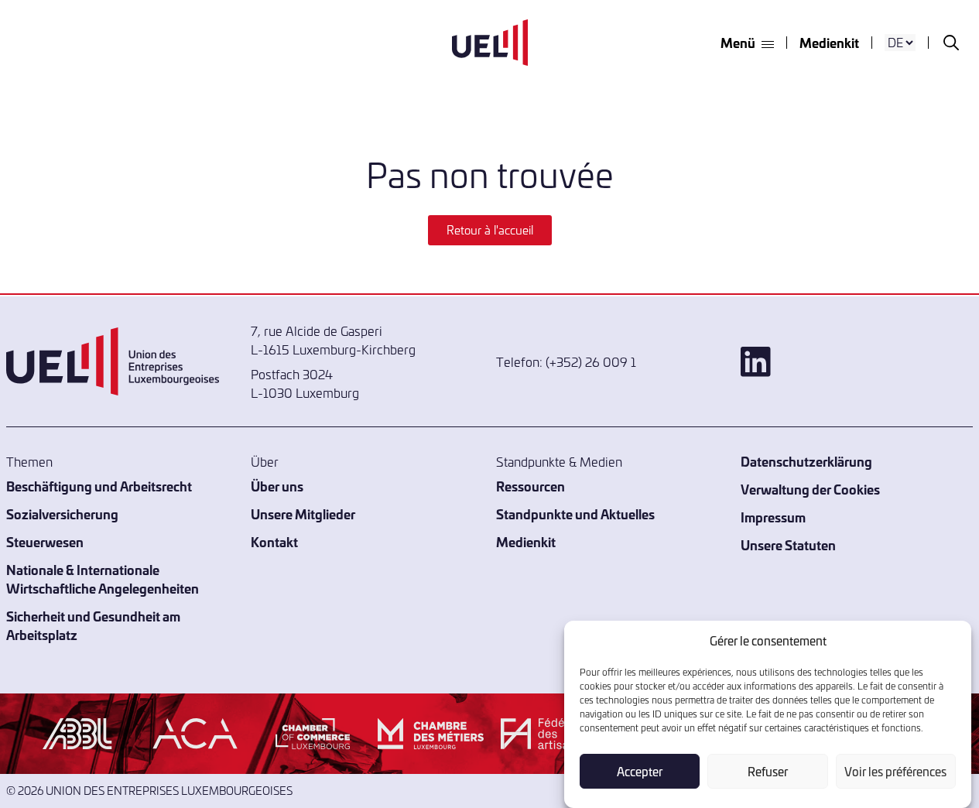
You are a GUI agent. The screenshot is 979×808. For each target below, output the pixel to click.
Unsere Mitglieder (303, 513)
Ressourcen (530, 486)
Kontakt (274, 541)
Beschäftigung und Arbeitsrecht (99, 486)
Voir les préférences (895, 771)
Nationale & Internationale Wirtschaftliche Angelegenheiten (102, 578)
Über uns (277, 486)
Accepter (639, 771)
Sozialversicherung (62, 513)
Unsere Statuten (788, 544)
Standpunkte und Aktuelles (575, 513)
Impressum (773, 517)
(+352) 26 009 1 (591, 361)
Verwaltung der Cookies (810, 489)
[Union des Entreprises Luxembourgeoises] (490, 42)
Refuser (768, 771)
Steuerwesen (45, 541)
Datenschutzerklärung (806, 461)
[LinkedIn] (857, 362)
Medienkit (829, 42)
